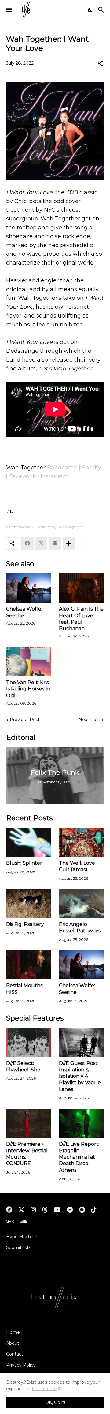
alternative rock (20, 527)
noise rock (46, 527)
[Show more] (69, 543)
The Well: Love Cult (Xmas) (77, 866)
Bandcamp (62, 467)
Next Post (89, 719)
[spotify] (82, 1210)
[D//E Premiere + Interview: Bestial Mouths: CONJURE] (28, 1123)
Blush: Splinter (24, 863)
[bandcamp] (70, 1210)
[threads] (45, 1210)
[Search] (102, 10)
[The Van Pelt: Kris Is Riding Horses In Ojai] (28, 661)
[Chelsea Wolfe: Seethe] (28, 588)
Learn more (44, 1388)
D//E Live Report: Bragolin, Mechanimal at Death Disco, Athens (79, 1157)
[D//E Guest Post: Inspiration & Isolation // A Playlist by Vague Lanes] (81, 1042)
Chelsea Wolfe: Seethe (24, 612)
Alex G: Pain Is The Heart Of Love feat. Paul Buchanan (81, 618)
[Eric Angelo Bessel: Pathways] (81, 903)
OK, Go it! (55, 1402)
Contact (14, 1354)
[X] (41, 543)
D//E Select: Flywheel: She (23, 1066)
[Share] (100, 63)
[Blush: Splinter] (28, 842)
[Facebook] (27, 543)
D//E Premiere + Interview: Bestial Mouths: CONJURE (27, 1154)
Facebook (22, 476)
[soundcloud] (24, 1222)
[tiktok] (94, 1210)
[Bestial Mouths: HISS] (28, 964)
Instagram (55, 476)
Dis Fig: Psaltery (25, 924)
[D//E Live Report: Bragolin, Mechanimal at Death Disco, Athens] (81, 1123)
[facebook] (9, 1210)
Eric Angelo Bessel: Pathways (80, 927)
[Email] (55, 543)
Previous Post (25, 719)
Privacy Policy (21, 1365)
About (12, 1343)
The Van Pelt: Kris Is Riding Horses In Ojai (28, 688)
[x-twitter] (21, 1210)
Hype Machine (21, 1236)
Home (13, 1332)
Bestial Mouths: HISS (24, 989)
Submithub (18, 1247)
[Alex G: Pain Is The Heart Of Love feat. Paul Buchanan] (81, 588)
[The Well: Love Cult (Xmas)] (81, 842)
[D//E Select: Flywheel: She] (28, 1042)
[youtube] (57, 1210)
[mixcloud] (10, 1222)
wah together (71, 527)
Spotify (91, 467)
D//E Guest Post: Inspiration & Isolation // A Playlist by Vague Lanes (80, 1076)
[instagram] (33, 1210)
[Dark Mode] (90, 10)
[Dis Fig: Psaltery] (28, 903)
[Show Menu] (8, 10)
